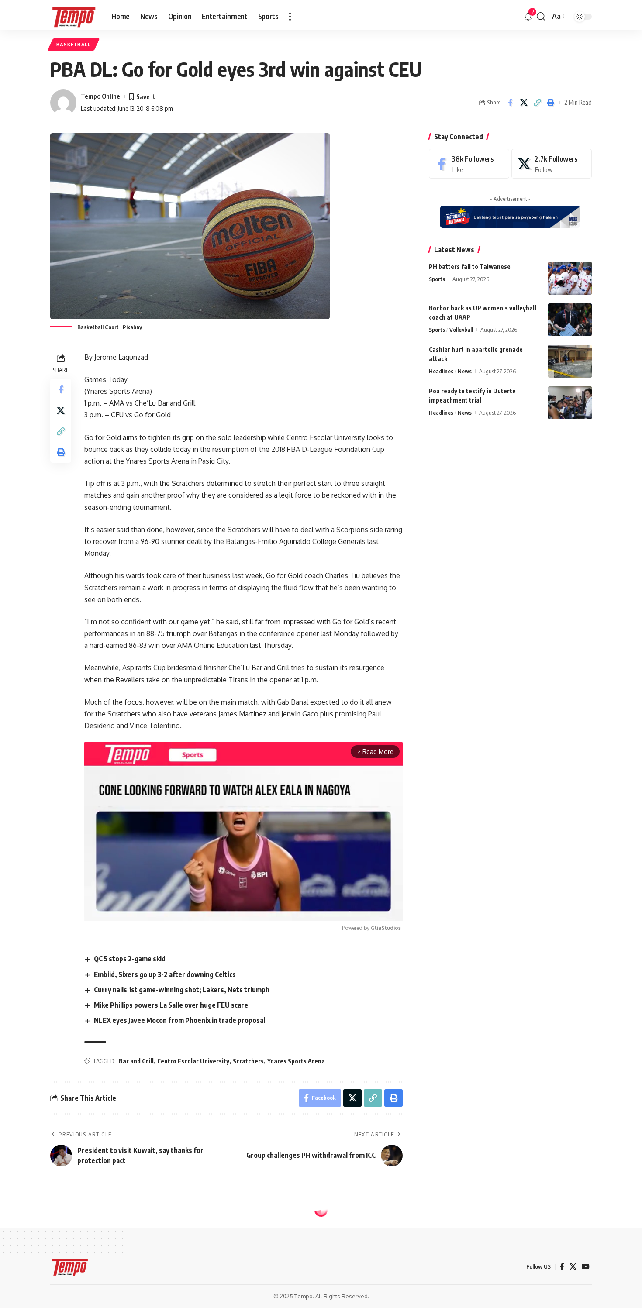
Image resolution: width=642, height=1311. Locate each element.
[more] (290, 16)
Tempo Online (100, 96)
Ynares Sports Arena (296, 1061)
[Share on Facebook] (510, 103)
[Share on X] (524, 103)
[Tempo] (73, 16)
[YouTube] (586, 1267)
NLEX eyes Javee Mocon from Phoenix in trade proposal (179, 1020)
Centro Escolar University (193, 1061)
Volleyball (461, 329)
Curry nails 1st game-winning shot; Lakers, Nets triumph (181, 989)
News (465, 371)
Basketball (73, 44)
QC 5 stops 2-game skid (130, 958)
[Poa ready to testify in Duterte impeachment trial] (570, 402)
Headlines (441, 371)
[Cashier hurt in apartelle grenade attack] (570, 361)
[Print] (551, 103)
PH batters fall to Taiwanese (470, 266)
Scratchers (248, 1061)
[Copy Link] (537, 103)
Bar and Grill (136, 1061)
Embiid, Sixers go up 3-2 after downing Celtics (165, 974)
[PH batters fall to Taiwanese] (570, 278)
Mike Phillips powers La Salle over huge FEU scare (171, 1005)
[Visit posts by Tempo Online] (63, 102)
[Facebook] (469, 164)
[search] (541, 16)
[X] (551, 164)
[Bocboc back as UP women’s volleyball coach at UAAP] (570, 319)
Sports (437, 278)
